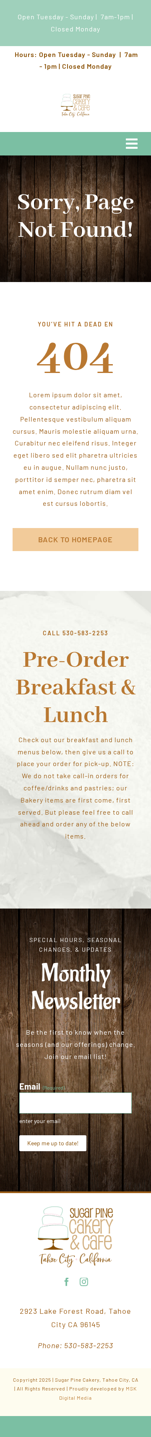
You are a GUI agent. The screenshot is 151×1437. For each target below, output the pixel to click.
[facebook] (66, 1282)
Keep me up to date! (52, 1143)
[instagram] (84, 1282)
